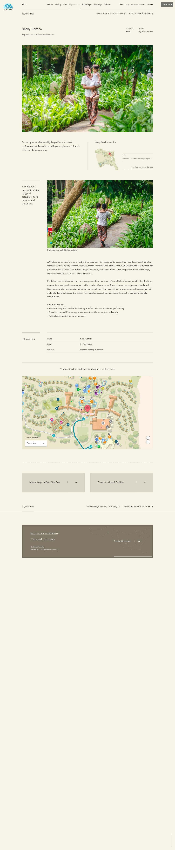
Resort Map (124, 4)
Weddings (87, 4)
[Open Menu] (8, 6)
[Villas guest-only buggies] (79, 399)
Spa (65, 4)
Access (150, 4)
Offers (107, 4)
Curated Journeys (138, 4)
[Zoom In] (148, 438)
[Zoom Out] (148, 442)
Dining (58, 4)
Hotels (50, 4)
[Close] (72, 380)
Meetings (97, 4)
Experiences (74, 4)
